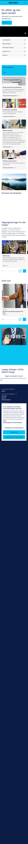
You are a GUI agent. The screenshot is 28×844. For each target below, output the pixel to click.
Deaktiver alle (14, 432)
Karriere (3, 391)
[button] (24, 271)
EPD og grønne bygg (6, 399)
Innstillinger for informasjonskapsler (14, 427)
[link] (14, 40)
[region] (14, 422)
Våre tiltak (4, 397)
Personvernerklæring (17, 422)
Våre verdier (4, 395)
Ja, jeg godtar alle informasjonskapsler (14, 437)
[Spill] (25, 33)
